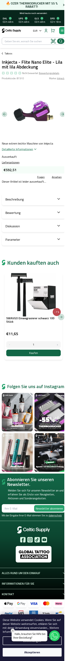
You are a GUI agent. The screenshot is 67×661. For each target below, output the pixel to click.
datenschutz (55, 515)
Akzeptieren (32, 652)
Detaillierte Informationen (17, 149)
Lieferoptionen (10, 162)
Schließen (27, 177)
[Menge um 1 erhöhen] (57, 344)
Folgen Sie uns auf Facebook (23, 539)
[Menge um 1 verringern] (9, 344)
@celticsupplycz (37, 539)
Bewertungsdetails (49, 73)
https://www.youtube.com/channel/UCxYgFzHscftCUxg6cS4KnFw (44, 539)
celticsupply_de (30, 539)
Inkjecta (61, 78)
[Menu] (62, 30)
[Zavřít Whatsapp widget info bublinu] (13, 631)
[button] (54, 635)
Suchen (60, 41)
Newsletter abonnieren (49, 508)
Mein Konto (46, 30)
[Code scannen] (53, 41)
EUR (35, 31)
